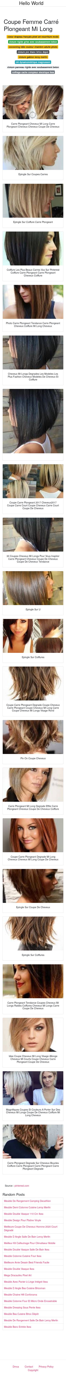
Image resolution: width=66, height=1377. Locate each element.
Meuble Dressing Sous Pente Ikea (22, 1307)
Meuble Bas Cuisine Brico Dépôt (21, 1314)
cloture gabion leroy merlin (33, 57)
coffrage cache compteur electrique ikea (33, 72)
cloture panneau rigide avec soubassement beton (33, 67)
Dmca (16, 1366)
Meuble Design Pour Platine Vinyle (22, 1220)
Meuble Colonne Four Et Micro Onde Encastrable (30, 1301)
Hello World (31, 3)
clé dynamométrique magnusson (33, 62)
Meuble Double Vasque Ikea (19, 1268)
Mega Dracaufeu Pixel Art (17, 1275)
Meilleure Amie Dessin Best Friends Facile (26, 1262)
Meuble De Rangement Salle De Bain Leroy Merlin (31, 1320)
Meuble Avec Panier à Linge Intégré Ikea (26, 1281)
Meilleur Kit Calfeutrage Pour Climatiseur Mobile (29, 1243)
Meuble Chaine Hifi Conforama (20, 1294)
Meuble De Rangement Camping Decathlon (27, 1201)
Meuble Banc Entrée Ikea (17, 1326)
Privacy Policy (46, 1366)
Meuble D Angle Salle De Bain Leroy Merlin (27, 1236)
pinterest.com (22, 1185)
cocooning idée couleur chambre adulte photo (33, 46)
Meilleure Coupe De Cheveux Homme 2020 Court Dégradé (30, 1228)
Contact (29, 1366)
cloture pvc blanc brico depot (33, 52)
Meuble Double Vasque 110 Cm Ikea (23, 1213)
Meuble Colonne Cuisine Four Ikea (22, 1256)
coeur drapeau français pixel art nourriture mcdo (33, 36)
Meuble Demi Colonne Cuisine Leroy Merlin (27, 1207)
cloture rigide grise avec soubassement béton (33, 41)
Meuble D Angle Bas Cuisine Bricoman (24, 1288)
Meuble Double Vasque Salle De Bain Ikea (26, 1249)
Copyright (33, 1370)
